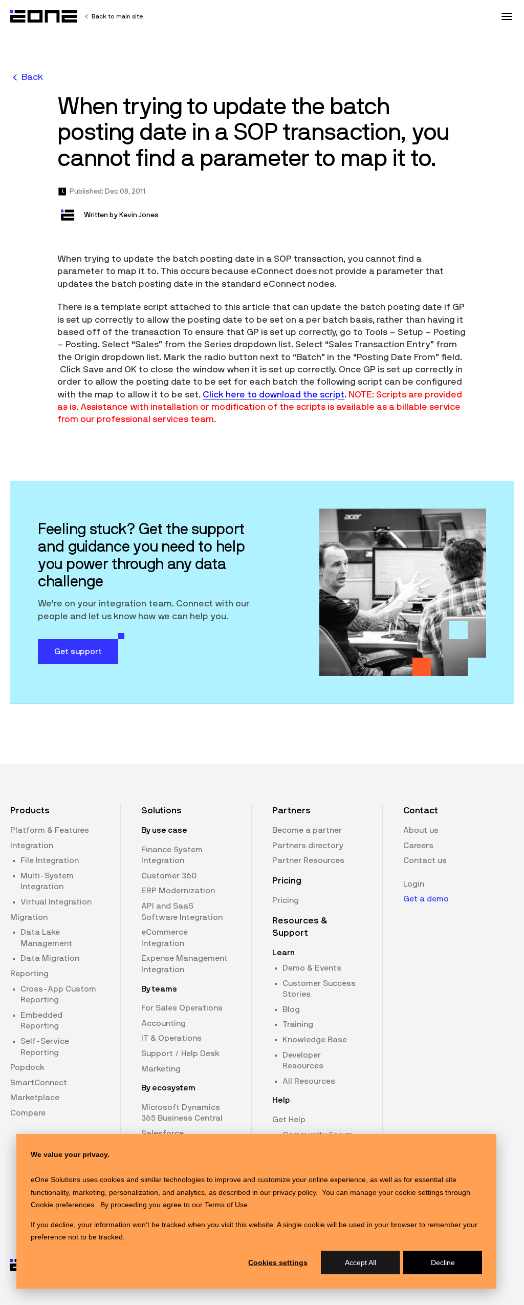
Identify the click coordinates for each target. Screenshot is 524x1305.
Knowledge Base (314, 1040)
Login (413, 884)
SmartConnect (38, 1083)
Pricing (285, 900)
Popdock (27, 1067)
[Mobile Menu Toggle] (506, 16)
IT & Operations (171, 1038)
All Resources (308, 1081)
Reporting (29, 974)
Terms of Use (226, 1205)
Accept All (360, 1262)
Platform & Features (49, 830)
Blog (291, 1009)
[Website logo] (44, 16)
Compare (28, 1113)
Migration (29, 917)
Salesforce (162, 1133)
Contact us (425, 860)
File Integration (49, 860)
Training (297, 1024)
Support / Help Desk (180, 1053)
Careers (418, 845)
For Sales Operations (182, 1008)
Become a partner (307, 830)
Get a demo (426, 899)
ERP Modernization (178, 891)
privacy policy (294, 1192)
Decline (443, 1262)
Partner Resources (308, 860)
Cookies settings (278, 1262)
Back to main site (117, 16)
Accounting (163, 1023)
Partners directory (307, 845)
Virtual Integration (56, 902)
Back (32, 77)
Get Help (288, 1119)
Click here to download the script (273, 394)
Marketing (161, 1069)
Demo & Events (311, 968)
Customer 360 (168, 876)
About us (421, 830)
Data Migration (49, 958)
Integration (31, 845)
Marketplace (34, 1097)
